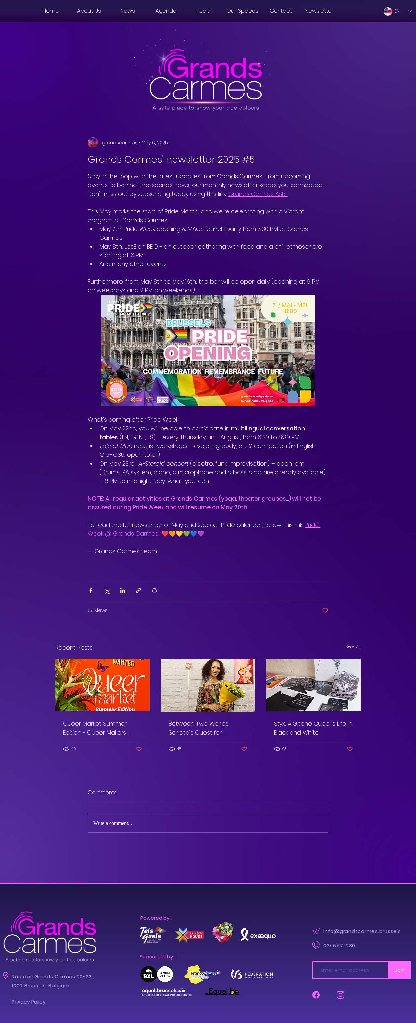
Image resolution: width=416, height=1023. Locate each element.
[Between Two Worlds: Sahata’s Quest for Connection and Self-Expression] (208, 685)
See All (353, 646)
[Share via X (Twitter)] (107, 590)
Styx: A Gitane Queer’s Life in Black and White (313, 728)
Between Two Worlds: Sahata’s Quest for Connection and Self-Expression (199, 728)
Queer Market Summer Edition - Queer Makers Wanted (95, 728)
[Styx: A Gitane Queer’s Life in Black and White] (313, 685)
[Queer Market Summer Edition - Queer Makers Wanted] (102, 685)
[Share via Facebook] (91, 590)
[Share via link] (139, 590)
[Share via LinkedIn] (123, 590)
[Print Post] (154, 590)
